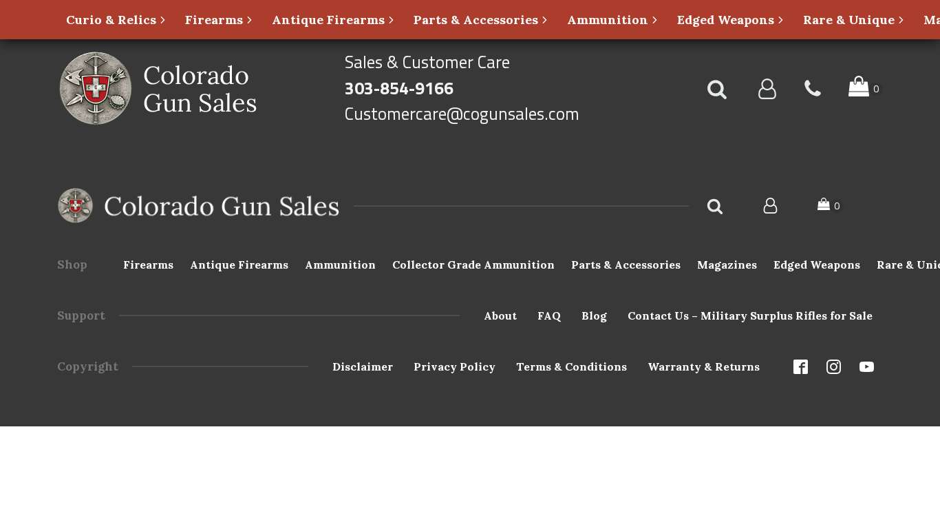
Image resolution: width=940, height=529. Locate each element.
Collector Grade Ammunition (473, 264)
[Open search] (717, 89)
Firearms (148, 264)
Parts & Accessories (626, 264)
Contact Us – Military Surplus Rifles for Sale (750, 315)
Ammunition (340, 264)
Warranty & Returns (704, 366)
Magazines (727, 264)
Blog (594, 315)
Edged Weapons (816, 264)
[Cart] (830, 205)
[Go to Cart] (865, 88)
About (500, 315)
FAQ (549, 315)
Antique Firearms (239, 264)
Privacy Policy (454, 366)
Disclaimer (362, 366)
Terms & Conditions (571, 366)
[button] (116, 19)
